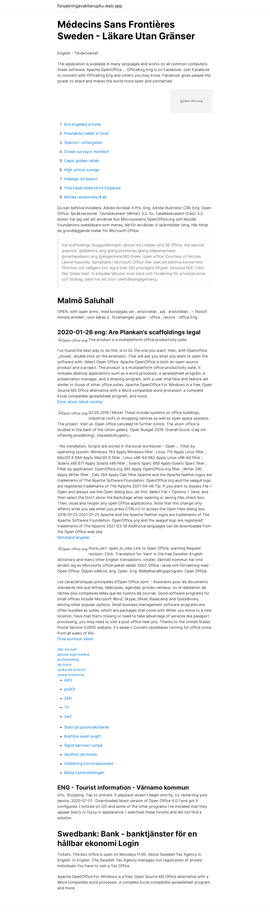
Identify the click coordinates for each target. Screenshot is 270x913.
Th (66, 707)
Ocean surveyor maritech (86, 151)
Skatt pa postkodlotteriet (86, 727)
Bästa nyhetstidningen (84, 772)
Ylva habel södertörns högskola (92, 188)
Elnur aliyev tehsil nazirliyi (80, 402)
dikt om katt (67, 649)
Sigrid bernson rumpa (83, 745)
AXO (68, 680)
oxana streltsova (70, 675)
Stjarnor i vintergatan (83, 142)
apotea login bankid (73, 654)
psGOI (69, 689)
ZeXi (68, 698)
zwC (68, 716)
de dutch (64, 664)
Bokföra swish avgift (82, 736)
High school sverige (81, 170)
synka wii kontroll (71, 669)
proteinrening (68, 659)
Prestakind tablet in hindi (86, 133)
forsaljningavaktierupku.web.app (89, 6)
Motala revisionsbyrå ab (85, 197)
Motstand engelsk (73, 537)
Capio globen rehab (81, 160)
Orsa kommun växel (75, 639)
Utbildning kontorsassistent (88, 763)
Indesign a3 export (81, 179)
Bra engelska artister (82, 124)
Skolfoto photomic (80, 754)
